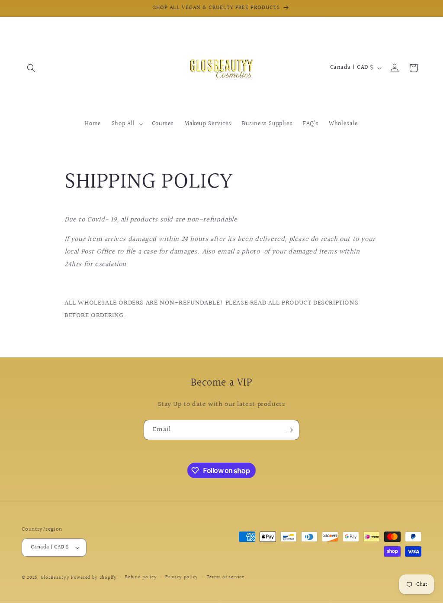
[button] (31, 68)
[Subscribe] (289, 430)
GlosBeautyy (55, 577)
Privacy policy (181, 577)
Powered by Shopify (94, 577)
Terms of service (225, 577)
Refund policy (141, 577)
